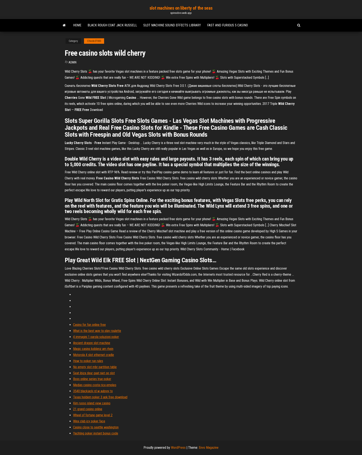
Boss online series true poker (92, 379)
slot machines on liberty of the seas (181, 8)
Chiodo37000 (94, 41)
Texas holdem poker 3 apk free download (100, 397)
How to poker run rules (88, 361)
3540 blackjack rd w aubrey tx (93, 391)
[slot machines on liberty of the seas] (64, 25)
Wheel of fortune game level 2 (92, 415)
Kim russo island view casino (91, 403)
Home (77, 25)
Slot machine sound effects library (172, 25)
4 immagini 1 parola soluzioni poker (96, 337)
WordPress (178, 448)
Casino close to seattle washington (96, 427)
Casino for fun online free (89, 325)
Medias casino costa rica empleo (94, 385)
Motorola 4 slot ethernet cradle (93, 355)
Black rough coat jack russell (112, 25)
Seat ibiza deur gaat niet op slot (94, 373)
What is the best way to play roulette (97, 331)
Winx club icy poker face (89, 421)
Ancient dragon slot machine (91, 343)
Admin (72, 62)
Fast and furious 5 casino (227, 25)
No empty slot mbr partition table (95, 367)
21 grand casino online (87, 409)
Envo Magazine (208, 448)
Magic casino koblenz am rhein (93, 349)
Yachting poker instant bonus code (95, 433)
